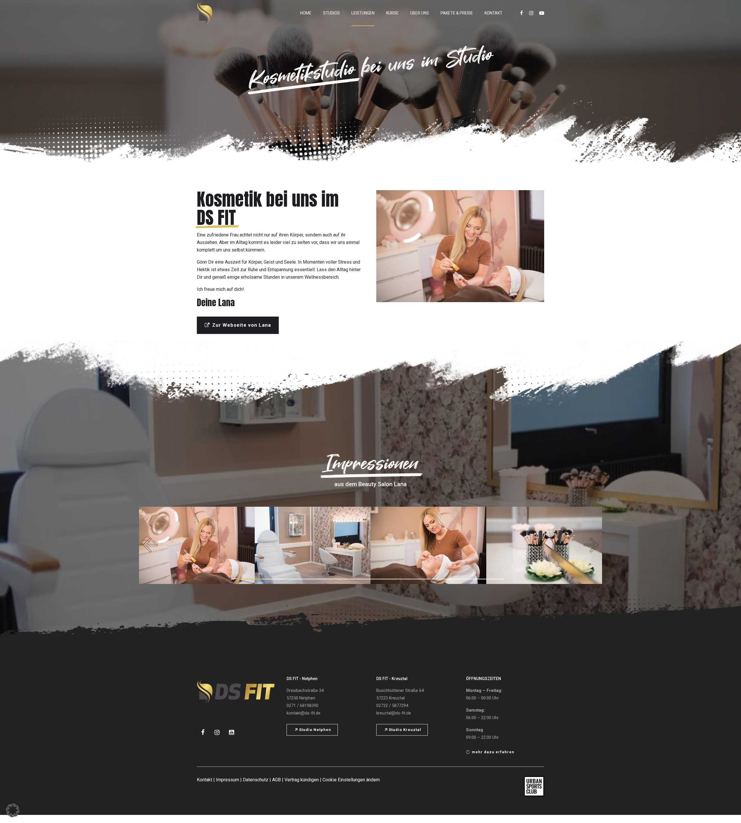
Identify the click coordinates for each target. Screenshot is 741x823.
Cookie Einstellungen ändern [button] (351, 779)
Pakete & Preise (457, 13)
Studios (331, 13)
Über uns (419, 13)
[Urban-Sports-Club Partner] (534, 786)
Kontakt (493, 13)
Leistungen (363, 13)
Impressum (227, 779)
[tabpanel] (197, 545)
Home (305, 13)
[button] (150, 545)
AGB (276, 779)
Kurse (392, 13)
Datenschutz (255, 779)
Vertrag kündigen (302, 779)
